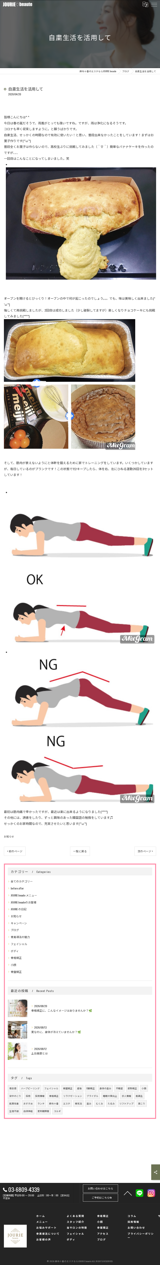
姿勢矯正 (132, 1088)
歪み (89, 1103)
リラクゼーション (72, 1095)
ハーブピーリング (30, 1088)
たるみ (111, 1103)
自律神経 (28, 1111)
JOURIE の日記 (19, 909)
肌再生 (139, 1095)
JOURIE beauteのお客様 (23, 902)
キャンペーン (19, 923)
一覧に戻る (80, 851)
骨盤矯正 (16, 972)
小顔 (13, 965)
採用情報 (39, 1095)
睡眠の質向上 (110, 1095)
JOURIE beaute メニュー (24, 895)
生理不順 (14, 1111)
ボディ (15, 951)
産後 (79, 1088)
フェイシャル (19, 944)
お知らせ (9, 836)
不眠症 (119, 1088)
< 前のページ (14, 851)
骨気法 (78, 1103)
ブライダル (92, 1095)
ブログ (15, 930)
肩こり (141, 1103)
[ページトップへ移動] (128, 1193)
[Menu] (153, 4)
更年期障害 (43, 1111)
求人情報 (126, 1095)
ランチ (40, 1103)
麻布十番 (54, 1103)
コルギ (57, 1111)
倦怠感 (12, 1088)
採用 (28, 1095)
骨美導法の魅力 (20, 937)
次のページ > (145, 851)
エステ (66, 1103)
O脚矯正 (90, 1088)
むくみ (99, 1103)
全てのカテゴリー (22, 881)
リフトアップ (126, 1103)
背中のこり (15, 1095)
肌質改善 (14, 1103)
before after (17, 888)
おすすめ (28, 1103)
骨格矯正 (16, 958)
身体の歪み (105, 1088)
